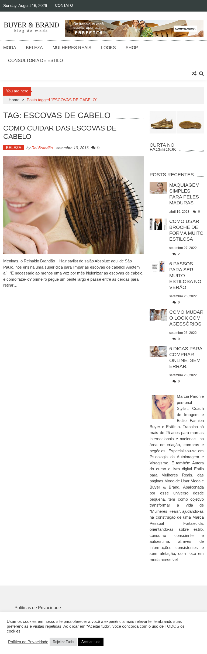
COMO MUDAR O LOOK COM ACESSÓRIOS (186, 318)
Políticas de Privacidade (38, 607)
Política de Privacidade (28, 642)
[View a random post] (194, 73)
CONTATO (64, 5)
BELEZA (34, 47)
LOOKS (108, 47)
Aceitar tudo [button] (90, 642)
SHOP (132, 47)
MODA (9, 47)
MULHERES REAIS (72, 47)
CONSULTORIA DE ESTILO (35, 60)
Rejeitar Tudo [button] (63, 642)
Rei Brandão (42, 148)
